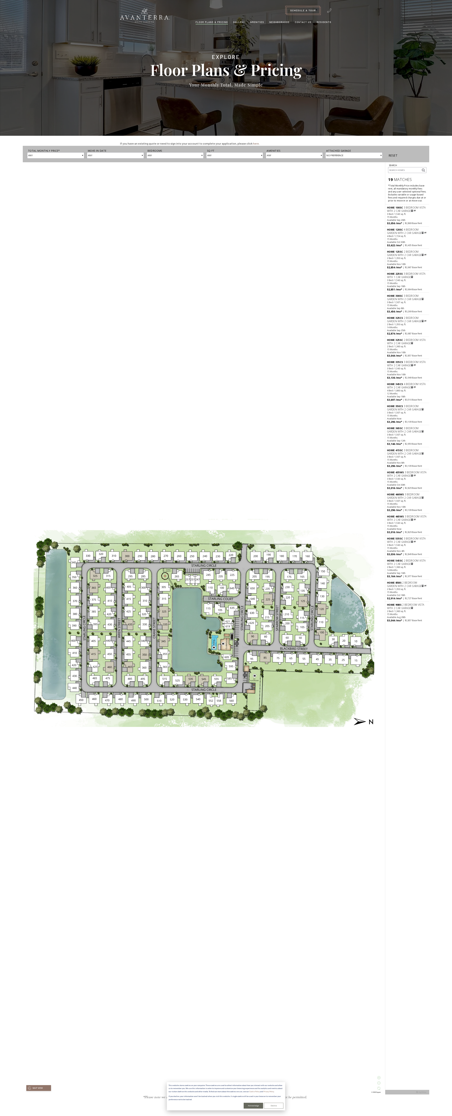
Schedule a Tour (303, 10)
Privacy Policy (268, 1091)
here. (256, 143)
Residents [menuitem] (324, 22)
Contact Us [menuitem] (303, 22)
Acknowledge (253, 1106)
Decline (274, 1106)
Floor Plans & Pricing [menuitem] (212, 22)
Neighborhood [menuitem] (279, 22)
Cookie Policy (254, 1091)
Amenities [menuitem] (257, 22)
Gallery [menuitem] (239, 22)
